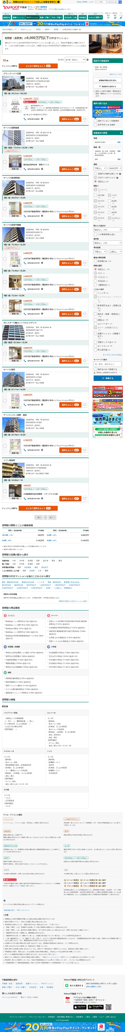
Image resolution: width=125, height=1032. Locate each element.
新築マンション (19, 17)
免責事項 (79, 1017)
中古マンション (32, 17)
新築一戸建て (45, 17)
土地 (75, 17)
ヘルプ (91, 2)
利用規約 (51, 1017)
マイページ (110, 93)
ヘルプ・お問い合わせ (107, 1017)
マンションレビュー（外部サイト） (58, 957)
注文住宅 (68, 17)
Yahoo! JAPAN (82, 2)
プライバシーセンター (37, 1017)
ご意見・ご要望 (91, 1017)
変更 (119, 142)
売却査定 (82, 17)
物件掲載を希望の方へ (65, 1017)
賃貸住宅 (6, 17)
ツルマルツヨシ (112, 2)
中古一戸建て (57, 17)
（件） (8, 535)
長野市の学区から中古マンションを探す (73, 601)
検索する (109, 378)
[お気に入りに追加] (84, 119)
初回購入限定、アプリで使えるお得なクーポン (54, 9)
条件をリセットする (116, 74)
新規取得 (44, 7)
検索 (120, 2)
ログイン (31, 9)
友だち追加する (76, 985)
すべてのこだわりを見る (112, 355)
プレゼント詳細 (19, 886)
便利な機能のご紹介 (94, 986)
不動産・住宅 (7, 983)
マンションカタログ (9, 997)
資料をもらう (70, 119)
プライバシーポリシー (17, 1017)
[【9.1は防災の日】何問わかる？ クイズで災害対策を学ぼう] (31, 2)
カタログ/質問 (94, 17)
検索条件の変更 (100, 132)
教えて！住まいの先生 (29, 997)
